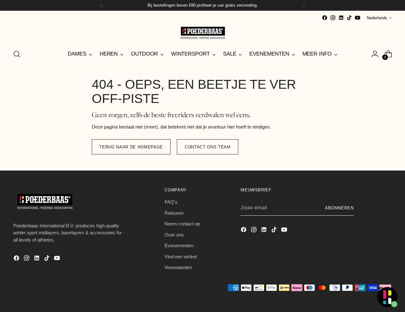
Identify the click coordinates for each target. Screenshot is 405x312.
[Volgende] (304, 5)
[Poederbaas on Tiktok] (349, 18)
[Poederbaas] (202, 32)
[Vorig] (102, 5)
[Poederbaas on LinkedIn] (341, 18)
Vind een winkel (181, 256)
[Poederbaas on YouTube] (357, 18)
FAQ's (171, 202)
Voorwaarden (178, 267)
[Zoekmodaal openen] (16, 54)
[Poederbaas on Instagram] (333, 18)
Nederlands (377, 17)
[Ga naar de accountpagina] (375, 54)
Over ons (174, 234)
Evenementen (179, 245)
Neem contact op (182, 223)
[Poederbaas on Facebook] (324, 18)
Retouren (174, 213)
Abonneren (339, 208)
